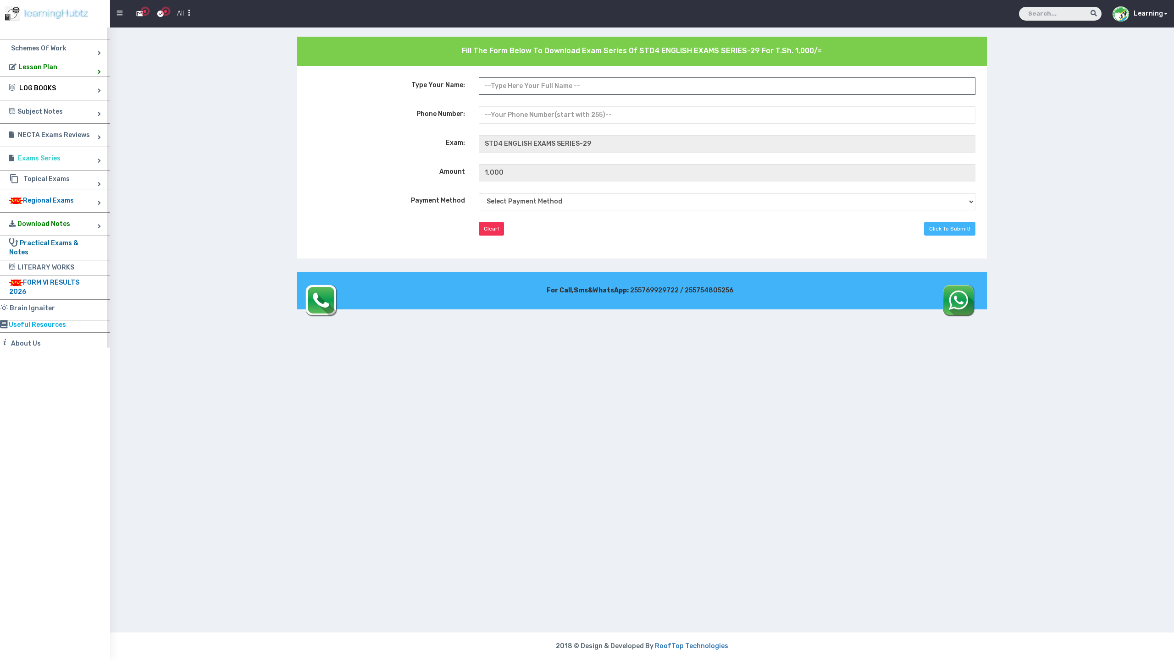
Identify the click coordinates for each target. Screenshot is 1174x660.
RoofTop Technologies (691, 646)
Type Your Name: (438, 85)
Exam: (455, 143)
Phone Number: (440, 114)
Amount (452, 172)
